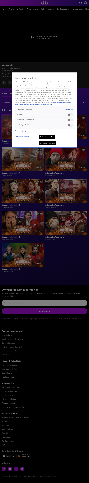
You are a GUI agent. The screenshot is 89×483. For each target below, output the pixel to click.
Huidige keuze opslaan (47, 136)
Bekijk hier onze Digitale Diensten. (41, 104)
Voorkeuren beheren (22, 136)
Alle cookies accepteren (47, 143)
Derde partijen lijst (21, 130)
